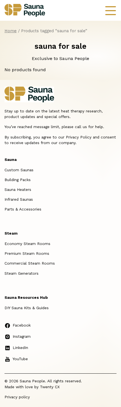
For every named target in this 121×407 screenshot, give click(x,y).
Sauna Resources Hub (26, 297)
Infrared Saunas (19, 199)
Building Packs (18, 179)
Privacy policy (17, 397)
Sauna (11, 159)
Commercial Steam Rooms (30, 263)
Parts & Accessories (23, 209)
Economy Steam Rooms (27, 243)
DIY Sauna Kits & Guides (27, 308)
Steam (11, 233)
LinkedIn (20, 347)
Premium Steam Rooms (27, 253)
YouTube (20, 359)
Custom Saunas (19, 170)
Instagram (22, 336)
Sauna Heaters (18, 189)
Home (11, 30)
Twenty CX (50, 387)
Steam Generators (22, 273)
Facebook (22, 325)
